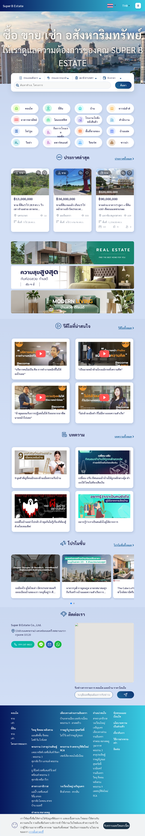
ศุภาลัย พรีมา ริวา (39, 779)
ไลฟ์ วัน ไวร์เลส (39, 739)
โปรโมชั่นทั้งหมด (123, 545)
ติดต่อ (117, 749)
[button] (139, 47)
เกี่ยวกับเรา (119, 732)
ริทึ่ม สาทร (36, 796)
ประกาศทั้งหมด (123, 158)
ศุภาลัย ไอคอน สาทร (41, 800)
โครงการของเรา (19, 743)
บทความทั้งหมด (123, 436)
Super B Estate (13, 6)
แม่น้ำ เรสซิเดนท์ (39, 791)
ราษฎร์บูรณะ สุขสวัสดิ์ (72, 729)
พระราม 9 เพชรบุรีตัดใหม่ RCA (100, 791)
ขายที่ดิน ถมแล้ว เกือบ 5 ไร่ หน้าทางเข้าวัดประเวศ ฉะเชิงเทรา (70, 207)
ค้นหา (123, 85)
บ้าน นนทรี (36, 805)
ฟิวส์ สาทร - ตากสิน (69, 791)
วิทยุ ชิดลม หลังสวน (42, 729)
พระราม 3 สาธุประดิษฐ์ (44, 746)
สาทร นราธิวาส (39, 786)
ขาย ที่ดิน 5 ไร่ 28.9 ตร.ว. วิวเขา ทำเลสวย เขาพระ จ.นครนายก (29, 207)
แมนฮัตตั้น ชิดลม (39, 735)
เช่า (12, 722)
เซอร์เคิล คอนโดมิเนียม (71, 755)
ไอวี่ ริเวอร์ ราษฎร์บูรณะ (71, 735)
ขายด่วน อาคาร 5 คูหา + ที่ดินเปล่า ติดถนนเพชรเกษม (114, 207)
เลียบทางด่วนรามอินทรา (73, 712)
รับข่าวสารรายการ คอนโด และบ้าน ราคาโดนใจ (100, 687)
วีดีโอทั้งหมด (125, 327)
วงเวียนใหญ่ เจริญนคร (72, 786)
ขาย (13, 718)
